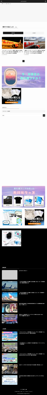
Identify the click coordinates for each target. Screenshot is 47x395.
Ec (23, 391)
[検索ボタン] (45, 1)
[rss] (24, 389)
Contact (26, 391)
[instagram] (22, 389)
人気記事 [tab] (33, 33)
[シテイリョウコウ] (23, 1)
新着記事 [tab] (13, 33)
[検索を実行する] (44, 115)
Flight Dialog (17, 391)
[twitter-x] (20, 389)
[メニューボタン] (1, 1)
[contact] (26, 389)
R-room (30, 391)
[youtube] (23, 389)
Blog (21, 391)
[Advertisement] (23, 13)
